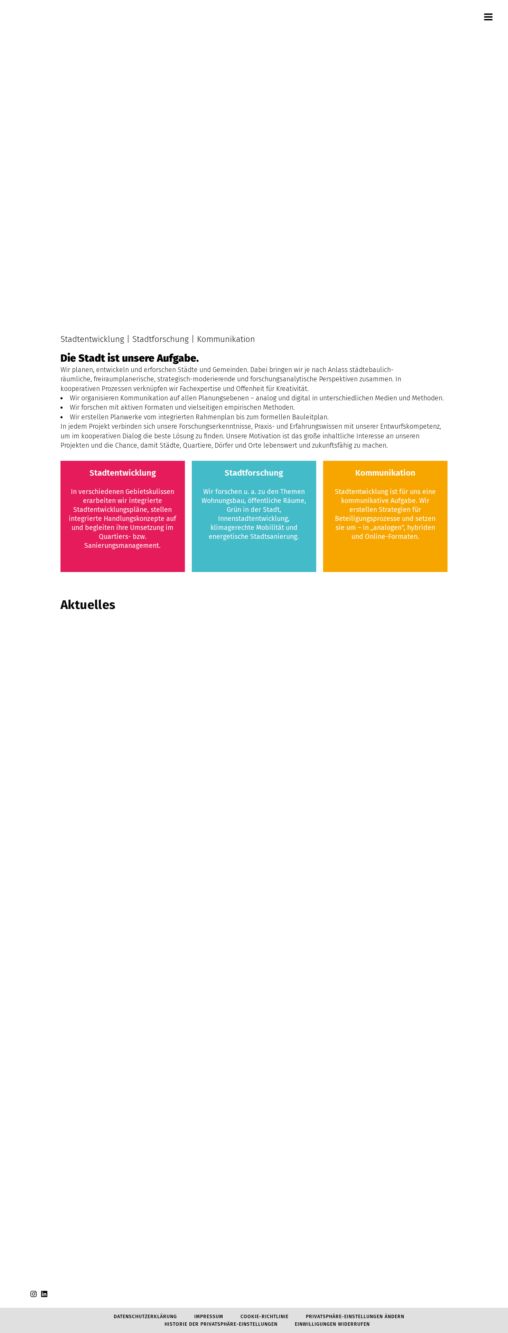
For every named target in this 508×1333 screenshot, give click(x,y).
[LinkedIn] (44, 1296)
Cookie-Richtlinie (265, 1317)
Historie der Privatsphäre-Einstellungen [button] (220, 1324)
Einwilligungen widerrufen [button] (332, 1324)
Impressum (208, 1317)
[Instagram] (33, 1296)
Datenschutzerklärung (145, 1317)
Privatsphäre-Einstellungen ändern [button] (355, 1317)
